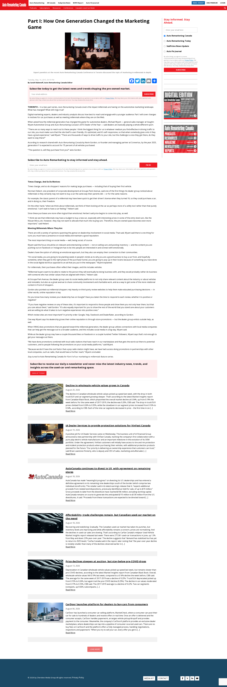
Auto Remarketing (37, 3)
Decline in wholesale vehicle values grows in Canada (97, 385)
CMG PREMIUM (212, 3)
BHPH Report (78, 3)
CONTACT (163, 678)
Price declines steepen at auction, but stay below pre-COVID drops (106, 561)
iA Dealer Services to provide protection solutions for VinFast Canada (108, 425)
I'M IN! (148, 165)
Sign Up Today (38, 373)
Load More (95, 649)
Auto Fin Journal (92, 3)
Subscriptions (45, 8)
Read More (70, 411)
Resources (57, 8)
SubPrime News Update (178, 46)
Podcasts (33, 8)
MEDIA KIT (149, 678)
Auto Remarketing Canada (179, 35)
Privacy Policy (109, 98)
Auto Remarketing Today (179, 41)
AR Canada (51, 3)
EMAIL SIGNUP (198, 3)
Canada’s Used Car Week (85, 8)
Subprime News (64, 3)
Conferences (68, 8)
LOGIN (222, 3)
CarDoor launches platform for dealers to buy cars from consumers (107, 604)
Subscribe (149, 94)
